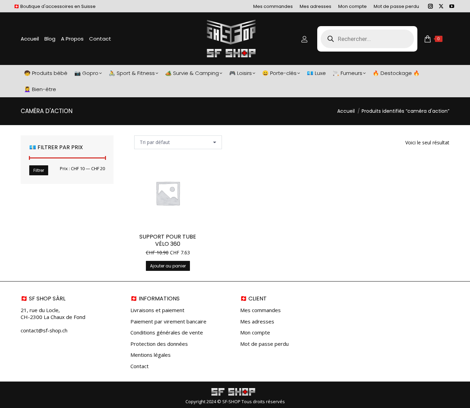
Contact (139, 366)
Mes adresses (257, 321)
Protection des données (159, 344)
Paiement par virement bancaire (168, 321)
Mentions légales (150, 355)
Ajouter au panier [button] (168, 266)
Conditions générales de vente (166, 332)
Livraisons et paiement (157, 310)
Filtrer (38, 170)
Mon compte (255, 332)
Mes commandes (260, 310)
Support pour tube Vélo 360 (167, 240)
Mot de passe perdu (264, 344)
